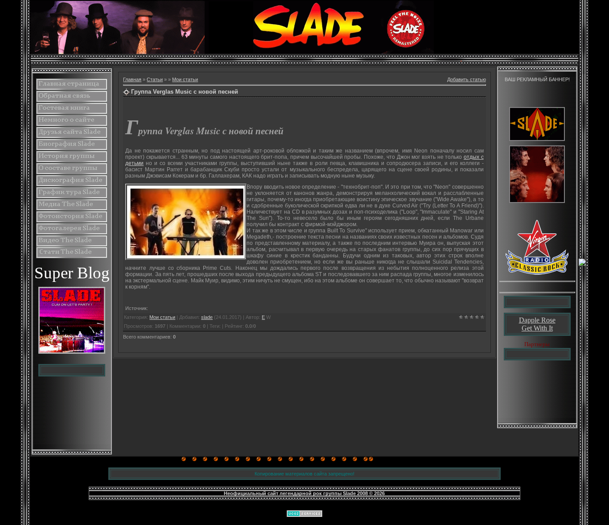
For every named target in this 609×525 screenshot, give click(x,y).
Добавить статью (466, 79)
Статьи (155, 79)
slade (207, 317)
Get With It (537, 328)
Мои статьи (185, 79)
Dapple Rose (537, 320)
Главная (132, 79)
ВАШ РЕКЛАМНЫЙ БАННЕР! (537, 79)
